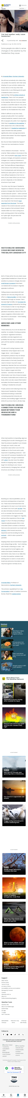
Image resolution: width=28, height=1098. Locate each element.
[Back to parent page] (4, 7)
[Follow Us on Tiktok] (15, 1035)
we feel (20, 508)
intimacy (4, 530)
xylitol (6, 460)
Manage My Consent (7, 990)
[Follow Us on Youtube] (11, 1035)
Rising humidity (11, 297)
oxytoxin (3, 535)
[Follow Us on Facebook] (3, 1035)
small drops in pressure (8, 283)
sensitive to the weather (16, 123)
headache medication (18, 128)
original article (16, 594)
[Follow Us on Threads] (19, 1035)
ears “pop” (18, 155)
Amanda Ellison (7, 76)
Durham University (18, 76)
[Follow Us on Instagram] (7, 1035)
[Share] (2, 40)
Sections (21, 8)
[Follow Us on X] (23, 1035)
